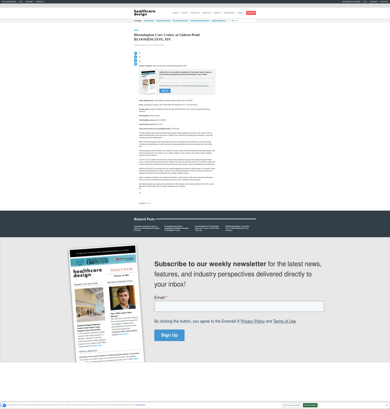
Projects (194, 13)
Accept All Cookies (310, 405)
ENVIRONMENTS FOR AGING (351, 1)
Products (206, 13)
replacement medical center (200, 20)
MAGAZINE (29, 1)
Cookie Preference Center (291, 405)
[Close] (387, 405)
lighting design (149, 20)
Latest (174, 13)
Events (216, 13)
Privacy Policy (140, 405)
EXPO (21, 1)
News (136, 30)
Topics (184, 13)
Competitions (228, 13)
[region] (195, 405)
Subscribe (251, 13)
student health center (163, 20)
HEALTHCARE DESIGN (9, 1)
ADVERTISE (39, 1)
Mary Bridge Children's (180, 20)
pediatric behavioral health (221, 20)
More (240, 13)
